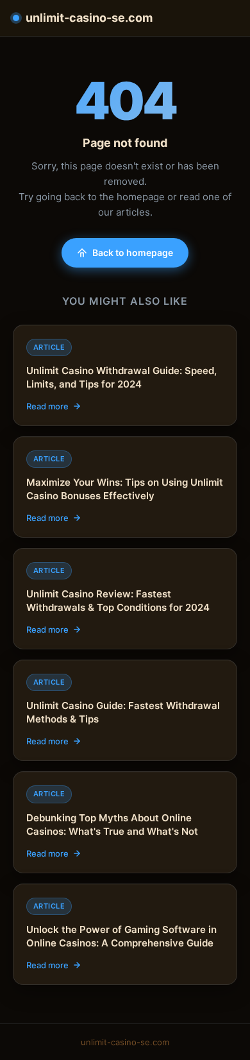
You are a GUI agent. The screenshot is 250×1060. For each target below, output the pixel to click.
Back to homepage (132, 252)
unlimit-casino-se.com (89, 17)
